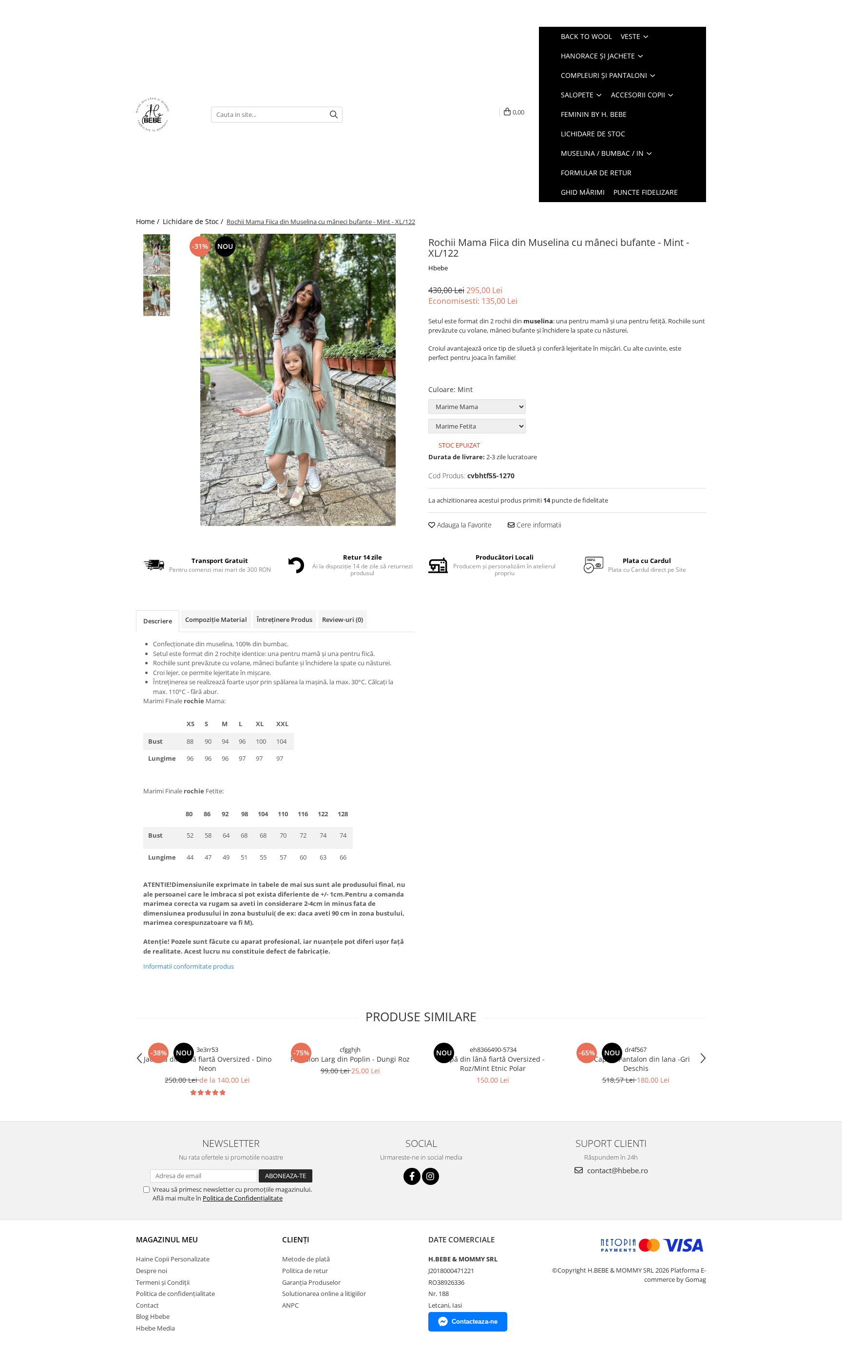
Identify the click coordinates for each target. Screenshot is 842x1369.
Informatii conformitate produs (188, 966)
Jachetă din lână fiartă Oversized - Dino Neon (207, 1063)
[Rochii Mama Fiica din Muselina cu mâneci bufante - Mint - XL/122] (298, 380)
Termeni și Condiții (163, 1282)
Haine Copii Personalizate (173, 1259)
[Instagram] (430, 1176)
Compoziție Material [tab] (216, 619)
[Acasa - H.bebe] (166, 114)
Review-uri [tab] (342, 619)
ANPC (290, 1305)
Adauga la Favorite (463, 524)
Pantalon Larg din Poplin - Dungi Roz (350, 1059)
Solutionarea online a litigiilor (324, 1293)
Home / (148, 221)
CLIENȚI (295, 1239)
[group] (298, 380)
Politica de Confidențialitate (243, 1198)
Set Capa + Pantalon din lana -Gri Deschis (636, 1063)
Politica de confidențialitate (175, 1293)
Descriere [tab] (157, 621)
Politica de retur (305, 1270)
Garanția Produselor (311, 1282)
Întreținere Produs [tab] (284, 619)
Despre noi (151, 1270)
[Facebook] (412, 1176)
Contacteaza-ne (475, 1321)
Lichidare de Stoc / (194, 221)
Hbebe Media (155, 1328)
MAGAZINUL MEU (167, 1239)
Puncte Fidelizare (645, 192)
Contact (147, 1305)
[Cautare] (334, 115)
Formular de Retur (596, 172)
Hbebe (438, 267)
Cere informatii (538, 524)
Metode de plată (306, 1259)
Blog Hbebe (153, 1316)
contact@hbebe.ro (616, 1170)
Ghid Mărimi (583, 192)
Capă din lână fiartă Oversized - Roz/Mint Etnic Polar (493, 1063)
